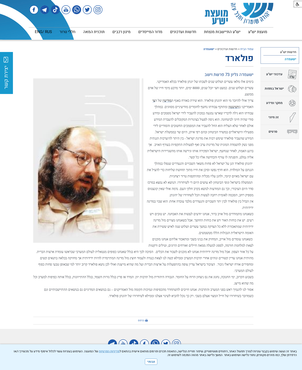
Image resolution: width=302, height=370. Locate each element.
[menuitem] (257, 31)
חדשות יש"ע (288, 52)
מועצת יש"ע (257, 32)
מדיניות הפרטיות (109, 351)
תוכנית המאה (94, 32)
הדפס (141, 320)
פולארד (239, 58)
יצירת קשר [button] (6, 77)
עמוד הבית (246, 49)
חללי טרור (68, 32)
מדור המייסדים (150, 32)
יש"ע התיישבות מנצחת (222, 32)
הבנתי (151, 361)
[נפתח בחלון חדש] (98, 9)
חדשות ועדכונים (183, 32)
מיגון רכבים (121, 32)
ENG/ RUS (43, 32)
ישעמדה (208, 49)
